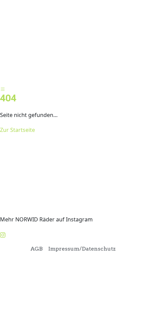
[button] (73, 78)
